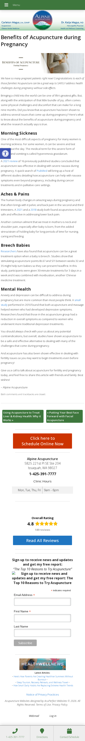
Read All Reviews (42, 540)
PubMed (42, 171)
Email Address (24, 595)
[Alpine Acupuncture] (42, 20)
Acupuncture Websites (17, 701)
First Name (22, 611)
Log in (53, 716)
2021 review (10, 161)
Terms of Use (43, 704)
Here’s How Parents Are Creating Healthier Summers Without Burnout (43, 678)
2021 (19, 209)
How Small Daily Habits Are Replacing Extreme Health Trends (43, 685)
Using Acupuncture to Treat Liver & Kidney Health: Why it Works (22, 416)
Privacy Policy (59, 704)
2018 (33, 209)
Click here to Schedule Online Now (43, 441)
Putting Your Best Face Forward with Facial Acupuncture (63, 416)
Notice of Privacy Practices (42, 694)
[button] (5, 153)
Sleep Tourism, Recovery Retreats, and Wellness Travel (42, 682)
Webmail (34, 716)
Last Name (21, 626)
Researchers (9, 251)
